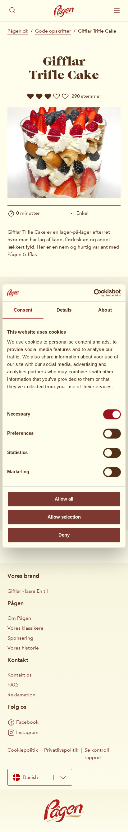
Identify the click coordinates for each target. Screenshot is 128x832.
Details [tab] (64, 310)
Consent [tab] (23, 310)
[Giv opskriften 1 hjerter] (30, 96)
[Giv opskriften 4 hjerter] (56, 96)
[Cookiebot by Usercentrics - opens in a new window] (93, 293)
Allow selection (64, 516)
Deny (64, 534)
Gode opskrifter (53, 31)
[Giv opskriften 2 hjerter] (39, 96)
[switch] (112, 433)
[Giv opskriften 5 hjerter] (65, 96)
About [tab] (105, 310)
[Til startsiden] (64, 11)
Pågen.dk (17, 31)
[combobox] (39, 777)
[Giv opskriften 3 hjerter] (48, 96)
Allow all (64, 498)
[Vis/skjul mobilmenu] (117, 10)
